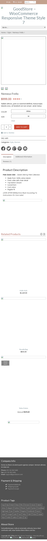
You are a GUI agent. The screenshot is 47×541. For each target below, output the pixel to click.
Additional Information (24, 157)
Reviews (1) (7, 161)
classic (33, 505)
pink (15, 514)
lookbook (31, 511)
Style (9, 32)
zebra (21, 517)
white (9, 517)
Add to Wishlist (8, 133)
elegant (10, 508)
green (34, 508)
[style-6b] (6, 88)
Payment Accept (13, 489)
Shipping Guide (13, 487)
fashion (16, 508)
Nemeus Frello (18, 32)
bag (3, 505)
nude (3, 514)
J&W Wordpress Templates (23, 536)
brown (27, 505)
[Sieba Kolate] (23, 380)
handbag (41, 508)
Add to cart (21, 127)
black (12, 505)
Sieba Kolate (23, 408)
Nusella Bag (23, 349)
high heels (5, 511)
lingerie (23, 511)
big (7, 505)
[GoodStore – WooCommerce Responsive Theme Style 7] (23, 16)
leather (17, 511)
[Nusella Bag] (23, 321)
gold (28, 508)
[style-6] (2, 88)
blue (17, 505)
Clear (13, 121)
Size (2, 117)
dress (4, 508)
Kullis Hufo (23, 290)
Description (7, 157)
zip (25, 517)
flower (23, 508)
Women (17, 142)
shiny (24, 514)
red (20, 514)
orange (9, 514)
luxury (38, 511)
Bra (22, 505)
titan (3, 517)
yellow (15, 517)
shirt (29, 514)
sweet (40, 514)
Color (4, 112)
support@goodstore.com (14, 474)
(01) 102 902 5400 (12, 470)
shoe (34, 514)
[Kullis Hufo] (23, 262)
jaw (11, 511)
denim (39, 505)
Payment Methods (14, 485)
